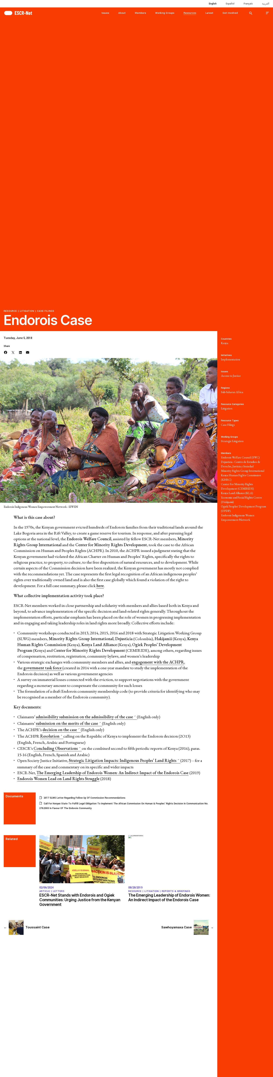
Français (248, 3)
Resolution (50, 736)
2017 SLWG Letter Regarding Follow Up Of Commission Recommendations (84, 798)
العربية (265, 3)
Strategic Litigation (232, 441)
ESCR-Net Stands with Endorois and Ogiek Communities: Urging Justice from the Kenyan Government (79, 900)
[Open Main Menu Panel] (267, 13)
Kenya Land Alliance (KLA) (237, 493)
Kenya (224, 343)
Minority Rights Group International (242, 471)
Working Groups (164, 13)
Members (140, 13)
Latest (209, 13)
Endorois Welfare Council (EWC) (240, 457)
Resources (189, 13)
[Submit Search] (250, 13)
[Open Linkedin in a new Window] (20, 352)
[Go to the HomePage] (18, 12)
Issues (105, 13)
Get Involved (230, 13)
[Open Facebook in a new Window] (5, 352)
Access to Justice (231, 376)
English (213, 3)
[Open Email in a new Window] (27, 352)
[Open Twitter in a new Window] (13, 352)
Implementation (230, 359)
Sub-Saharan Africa (232, 392)
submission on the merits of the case (67, 723)
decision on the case (60, 729)
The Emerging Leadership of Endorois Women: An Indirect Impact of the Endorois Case (112, 772)
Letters (58, 891)
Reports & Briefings (176, 891)
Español (230, 3)
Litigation (27, 311)
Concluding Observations (56, 748)
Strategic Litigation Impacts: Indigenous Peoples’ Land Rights (123, 760)
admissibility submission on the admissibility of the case (85, 717)
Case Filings (45, 311)
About (122, 13)
